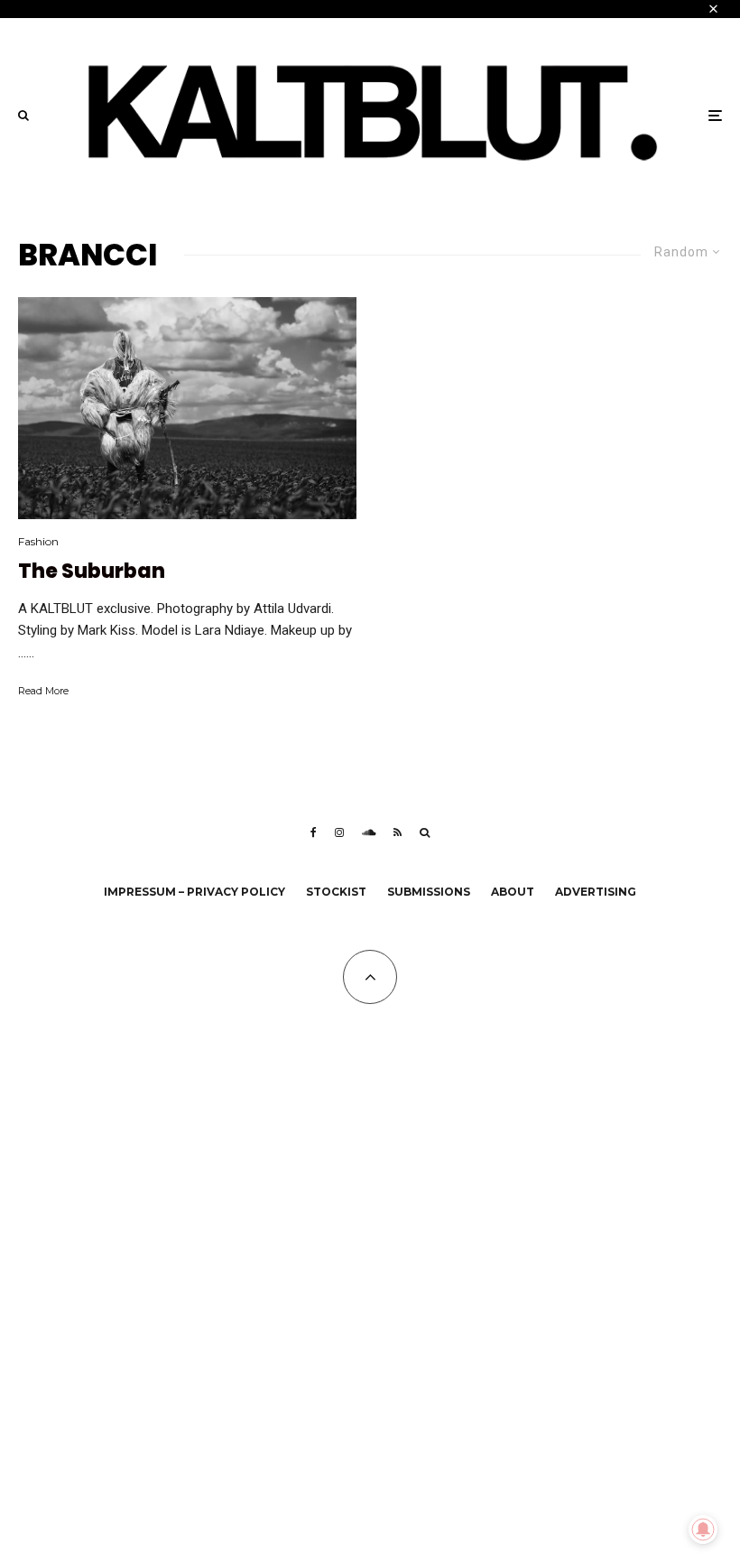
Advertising (595, 891)
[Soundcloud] (368, 832)
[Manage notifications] (703, 1529)
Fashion (38, 541)
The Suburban (91, 571)
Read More (43, 690)
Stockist (336, 891)
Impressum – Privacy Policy (194, 891)
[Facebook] (313, 832)
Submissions (428, 891)
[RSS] (397, 832)
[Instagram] (339, 832)
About (512, 891)
